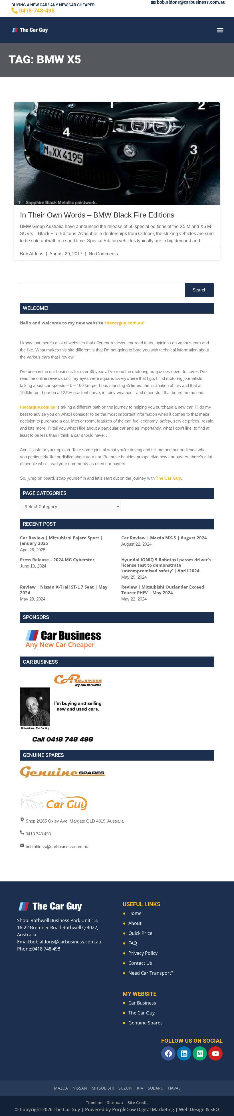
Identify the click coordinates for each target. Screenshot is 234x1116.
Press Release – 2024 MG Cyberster (57, 559)
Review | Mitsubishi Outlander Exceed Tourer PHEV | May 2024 (162, 589)
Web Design (192, 1109)
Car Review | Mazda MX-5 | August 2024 (164, 538)
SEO (214, 1109)
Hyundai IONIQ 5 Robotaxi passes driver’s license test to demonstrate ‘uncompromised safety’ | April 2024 (166, 565)
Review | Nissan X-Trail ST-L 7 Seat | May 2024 (64, 589)
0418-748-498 (37, 10)
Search (200, 290)
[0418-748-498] (14, 10)
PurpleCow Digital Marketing (143, 1109)
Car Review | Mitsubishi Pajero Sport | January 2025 (61, 540)
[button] (220, 29)
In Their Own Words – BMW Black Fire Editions (97, 215)
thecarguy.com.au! (124, 323)
